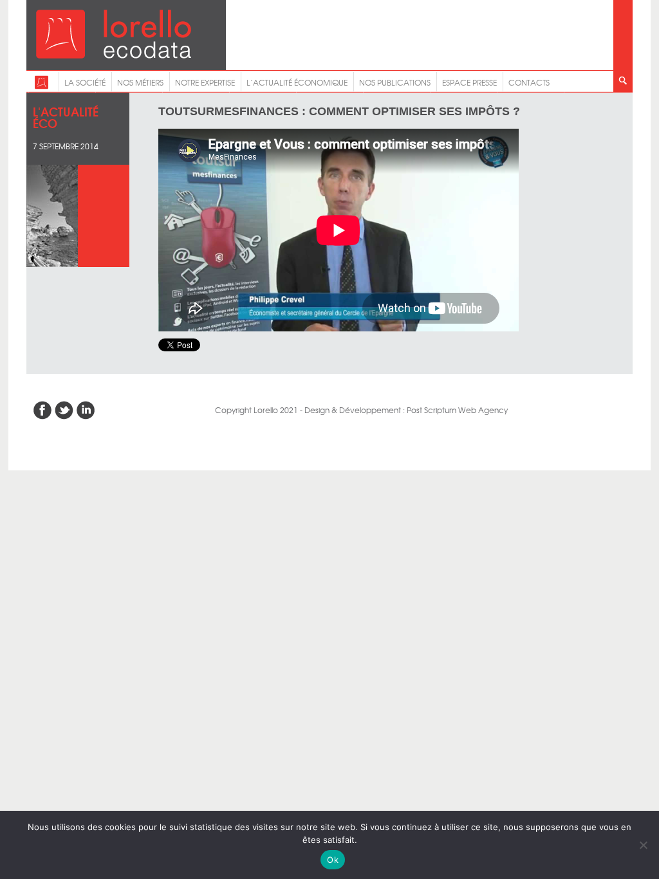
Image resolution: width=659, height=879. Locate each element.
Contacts (529, 82)
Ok (333, 860)
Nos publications (395, 82)
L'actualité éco (65, 116)
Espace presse (469, 82)
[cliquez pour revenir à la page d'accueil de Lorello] (41, 86)
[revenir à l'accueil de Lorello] (113, 55)
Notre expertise (205, 82)
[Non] (642, 844)
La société (85, 82)
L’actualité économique (297, 82)
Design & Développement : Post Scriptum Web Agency (406, 410)
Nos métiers (140, 82)
